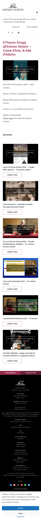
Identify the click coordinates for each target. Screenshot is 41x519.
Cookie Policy (21, 516)
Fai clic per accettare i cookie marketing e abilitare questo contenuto (20, 70)
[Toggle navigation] (37, 12)
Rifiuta (20, 513)
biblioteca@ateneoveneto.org (12, 475)
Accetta (20, 508)
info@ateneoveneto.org (20, 401)
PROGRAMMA (10, 373)
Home (5, 19)
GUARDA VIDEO (12, 175)
